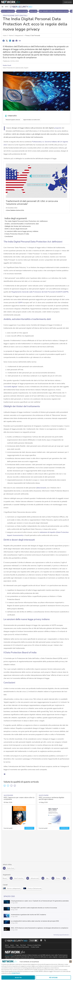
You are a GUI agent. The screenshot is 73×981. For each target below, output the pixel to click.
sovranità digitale (10, 387)
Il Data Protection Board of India (17, 234)
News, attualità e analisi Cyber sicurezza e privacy (38, 11)
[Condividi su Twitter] (6, 40)
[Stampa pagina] (16, 40)
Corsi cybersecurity (60, 11)
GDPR (20, 302)
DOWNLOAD (29, 828)
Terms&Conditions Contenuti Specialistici (17, 947)
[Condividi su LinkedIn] (10, 40)
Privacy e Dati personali (32, 35)
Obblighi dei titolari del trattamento (18, 226)
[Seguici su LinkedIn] (41, 940)
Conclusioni (9, 236)
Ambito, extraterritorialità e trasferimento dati (22, 224)
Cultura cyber (18, 11)
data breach (41, 488)
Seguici (32, 940)
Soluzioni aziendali (6, 11)
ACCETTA (18, 977)
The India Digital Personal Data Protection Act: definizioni (26, 221)
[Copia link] (19, 40)
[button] (5, 6)
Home (5, 35)
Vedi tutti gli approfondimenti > (61, 935)
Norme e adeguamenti (16, 35)
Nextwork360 (9, 955)
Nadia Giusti (7, 65)
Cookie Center (35, 947)
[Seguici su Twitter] (45, 940)
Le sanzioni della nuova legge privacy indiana (21, 231)
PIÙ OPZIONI (53, 977)
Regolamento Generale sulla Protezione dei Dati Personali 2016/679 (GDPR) (39, 292)
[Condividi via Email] (13, 40)
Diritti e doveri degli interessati (16, 229)
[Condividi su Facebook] (3, 40)
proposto (57, 128)
